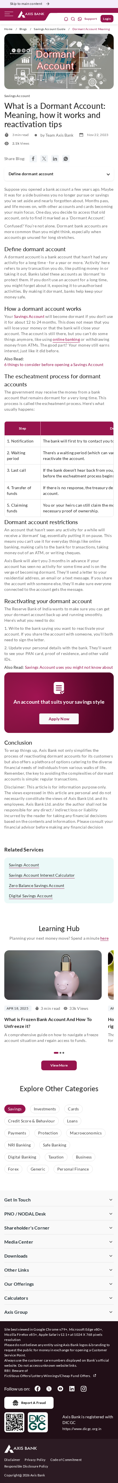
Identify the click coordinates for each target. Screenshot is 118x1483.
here (104, 938)
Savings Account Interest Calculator (42, 875)
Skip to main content (26, 3)
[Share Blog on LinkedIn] (55, 158)
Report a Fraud (33, 1403)
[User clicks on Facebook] (37, 1388)
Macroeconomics (86, 1132)
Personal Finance (73, 1169)
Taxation (56, 1156)
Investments (45, 1108)
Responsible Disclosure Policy (26, 1466)
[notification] (66, 19)
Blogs (23, 29)
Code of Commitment (66, 1460)
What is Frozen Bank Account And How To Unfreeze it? (48, 1022)
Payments (17, 1132)
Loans (72, 1120)
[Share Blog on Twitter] (44, 158)
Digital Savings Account (31, 895)
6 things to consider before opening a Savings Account (54, 364)
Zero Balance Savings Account (36, 885)
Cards (73, 1108)
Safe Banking (54, 1144)
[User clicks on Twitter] (49, 1388)
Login (107, 18)
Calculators (16, 1298)
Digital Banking (22, 1156)
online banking (66, 339)
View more (59, 1065)
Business (84, 1156)
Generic (38, 1169)
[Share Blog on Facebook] (33, 158)
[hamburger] (9, 15)
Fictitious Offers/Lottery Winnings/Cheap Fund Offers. (48, 1376)
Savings (15, 1108)
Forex (13, 1169)
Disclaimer (12, 1460)
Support (90, 18)
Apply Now (59, 718)
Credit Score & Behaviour (31, 1120)
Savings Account (29, 316)
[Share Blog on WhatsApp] (66, 158)
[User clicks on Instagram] (83, 1388)
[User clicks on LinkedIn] (71, 1388)
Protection (48, 1132)
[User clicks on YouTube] (60, 1388)
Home (8, 29)
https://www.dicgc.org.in (82, 1429)
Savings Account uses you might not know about (69, 667)
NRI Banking (19, 1144)
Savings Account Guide (49, 29)
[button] (56, 1053)
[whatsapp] (80, 19)
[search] (73, 19)
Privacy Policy (35, 1460)
